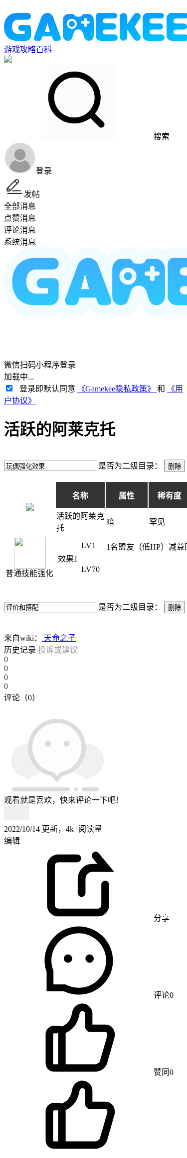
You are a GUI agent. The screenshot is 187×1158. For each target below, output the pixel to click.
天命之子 (59, 638)
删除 (174, 466)
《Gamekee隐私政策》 (117, 389)
